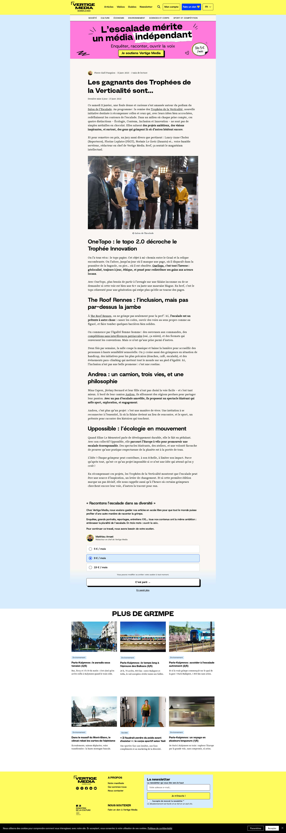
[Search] (158, 6)
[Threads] (81, 788)
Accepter (272, 828)
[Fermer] (282, 828)
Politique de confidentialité (160, 828)
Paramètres (255, 828)
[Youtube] (95, 788)
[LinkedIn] (90, 788)
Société (124, 732)
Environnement (79, 657)
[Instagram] (77, 788)
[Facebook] (86, 788)
